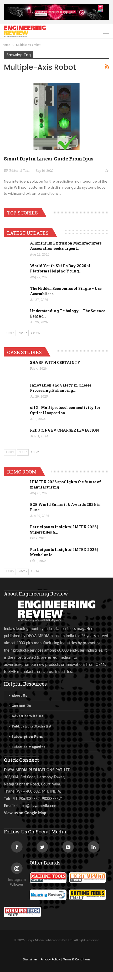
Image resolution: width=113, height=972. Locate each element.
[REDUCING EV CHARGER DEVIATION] (15, 436)
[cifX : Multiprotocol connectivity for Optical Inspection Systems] (15, 413)
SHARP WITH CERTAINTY (55, 362)
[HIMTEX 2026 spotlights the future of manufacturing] (15, 487)
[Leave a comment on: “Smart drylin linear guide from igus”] (107, 170)
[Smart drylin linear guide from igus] (56, 116)
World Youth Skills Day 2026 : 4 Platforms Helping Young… (60, 268)
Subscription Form (27, 736)
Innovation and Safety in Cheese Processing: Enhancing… (60, 388)
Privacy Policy (50, 959)
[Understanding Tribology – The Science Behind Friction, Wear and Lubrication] (15, 316)
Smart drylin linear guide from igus (48, 158)
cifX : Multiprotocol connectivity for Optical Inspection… (65, 410)
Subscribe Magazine (28, 747)
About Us (19, 695)
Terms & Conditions (76, 959)
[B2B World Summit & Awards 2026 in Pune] (15, 510)
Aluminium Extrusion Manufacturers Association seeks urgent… (65, 246)
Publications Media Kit (32, 726)
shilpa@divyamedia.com (37, 806)
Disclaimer (30, 959)
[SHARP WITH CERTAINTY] (15, 368)
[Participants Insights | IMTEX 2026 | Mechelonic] (15, 555)
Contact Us (21, 706)
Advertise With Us (27, 716)
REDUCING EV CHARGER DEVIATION (64, 430)
